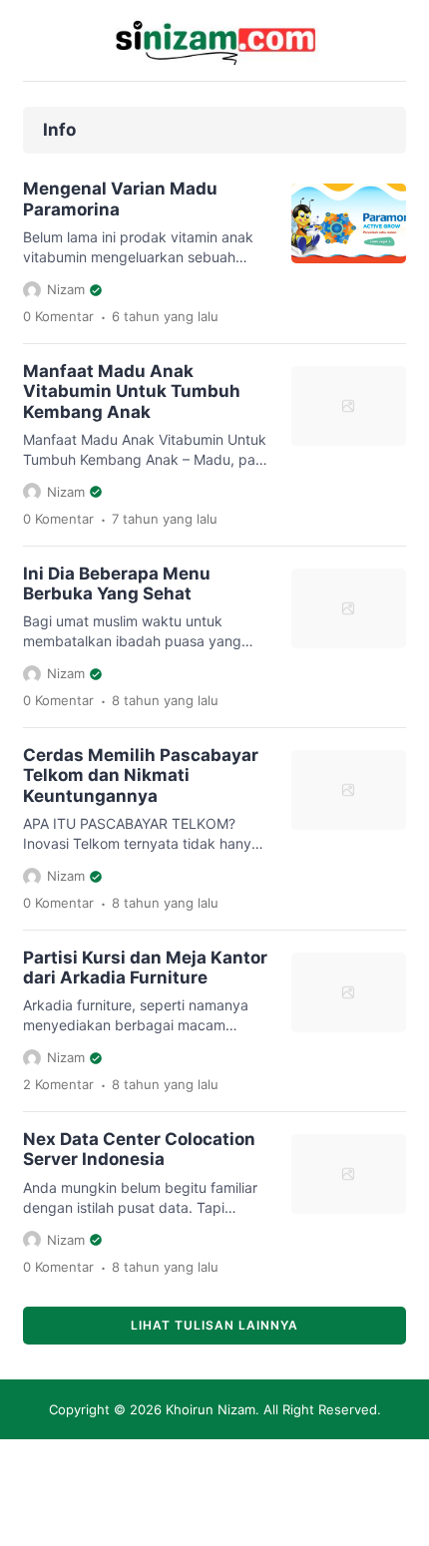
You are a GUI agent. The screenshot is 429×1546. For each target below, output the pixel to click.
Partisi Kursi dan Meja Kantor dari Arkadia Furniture (145, 967)
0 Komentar (58, 316)
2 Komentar (58, 1084)
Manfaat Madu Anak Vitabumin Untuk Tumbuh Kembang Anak (131, 391)
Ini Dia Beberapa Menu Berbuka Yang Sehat (117, 583)
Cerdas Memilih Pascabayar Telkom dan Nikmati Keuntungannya (140, 775)
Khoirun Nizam (210, 1409)
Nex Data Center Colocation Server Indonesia (139, 1149)
